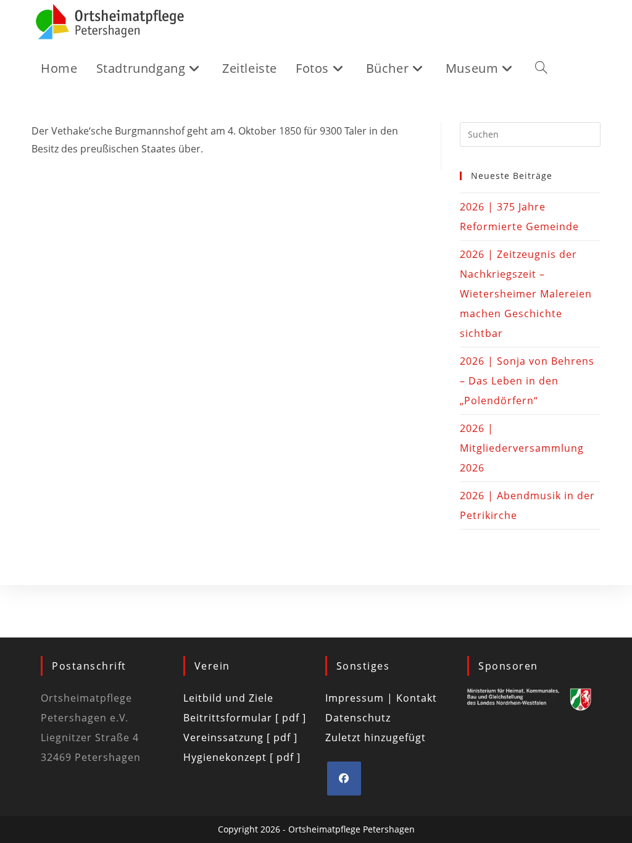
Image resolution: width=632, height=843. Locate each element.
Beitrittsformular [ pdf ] (244, 718)
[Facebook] (344, 778)
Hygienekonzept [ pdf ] (242, 757)
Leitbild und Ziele (228, 698)
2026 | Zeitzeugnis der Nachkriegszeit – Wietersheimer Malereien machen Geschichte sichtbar (526, 293)
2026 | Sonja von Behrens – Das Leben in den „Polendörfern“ (527, 380)
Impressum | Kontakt (381, 698)
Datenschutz (358, 718)
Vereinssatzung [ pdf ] (240, 737)
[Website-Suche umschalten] (541, 68)
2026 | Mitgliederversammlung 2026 (522, 448)
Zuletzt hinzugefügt (375, 737)
